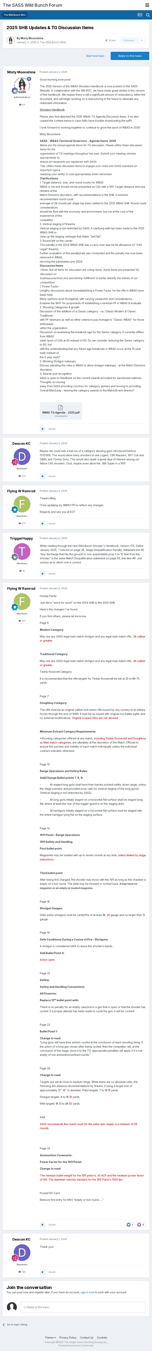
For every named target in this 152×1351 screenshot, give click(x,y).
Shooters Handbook (52, 109)
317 (23, 523)
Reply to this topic (130, 55)
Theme (49, 1337)
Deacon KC (21, 443)
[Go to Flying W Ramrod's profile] (22, 504)
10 (23, 570)
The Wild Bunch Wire (53, 42)
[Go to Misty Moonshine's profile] (10, 40)
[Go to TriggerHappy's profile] (22, 551)
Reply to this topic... (38, 1307)
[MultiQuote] (42, 429)
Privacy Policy (68, 1337)
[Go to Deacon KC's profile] (22, 456)
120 (23, 475)
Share (111, 40)
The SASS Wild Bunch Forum (32, 5)
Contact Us (86, 1337)
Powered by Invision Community (76, 1345)
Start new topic (95, 55)
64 (23, 104)
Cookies (102, 1337)
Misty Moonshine (32, 38)
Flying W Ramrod (21, 491)
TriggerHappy (21, 538)
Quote (52, 428)
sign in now (87, 1292)
